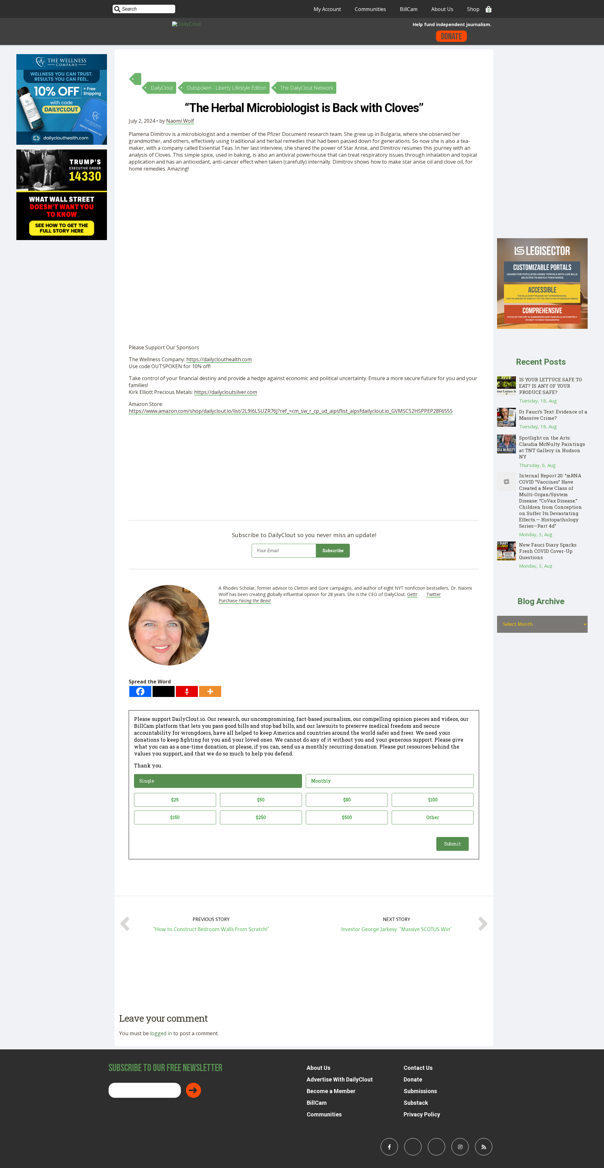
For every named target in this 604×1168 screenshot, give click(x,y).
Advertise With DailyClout (340, 1079)
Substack (416, 1102)
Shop (473, 9)
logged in (161, 1033)
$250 (261, 817)
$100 (433, 800)
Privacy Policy (422, 1114)
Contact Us (418, 1067)
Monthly (321, 781)
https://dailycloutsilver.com (225, 392)
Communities (370, 9)
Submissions (420, 1091)
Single (146, 781)
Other (432, 817)
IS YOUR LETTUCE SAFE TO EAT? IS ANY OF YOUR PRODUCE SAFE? (550, 385)
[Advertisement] (270, 224)
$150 (175, 817)
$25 (175, 800)
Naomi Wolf (180, 120)
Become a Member (331, 1091)
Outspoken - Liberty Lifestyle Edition (226, 87)
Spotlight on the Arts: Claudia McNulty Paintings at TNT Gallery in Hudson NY (552, 447)
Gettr (412, 594)
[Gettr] (187, 691)
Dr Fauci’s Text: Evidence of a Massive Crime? (553, 414)
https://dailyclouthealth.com (219, 359)
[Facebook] (140, 691)
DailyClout (162, 87)
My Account (327, 9)
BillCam (408, 9)
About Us (442, 9)
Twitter (433, 594)
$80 (347, 800)
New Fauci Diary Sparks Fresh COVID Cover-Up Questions (548, 551)
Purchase (245, 601)
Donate (451, 36)
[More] (210, 691)
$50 (261, 800)
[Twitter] (164, 691)
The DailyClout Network (306, 87)
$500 (347, 817)
